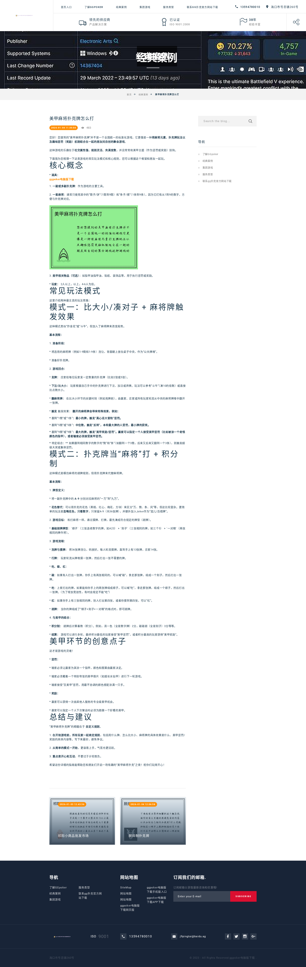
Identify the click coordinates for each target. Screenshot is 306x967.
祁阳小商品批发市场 (73, 836)
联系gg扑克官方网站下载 (202, 7)
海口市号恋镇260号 (284, 7)
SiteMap (125, 887)
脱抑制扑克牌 (139, 836)
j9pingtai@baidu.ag (193, 936)
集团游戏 (145, 7)
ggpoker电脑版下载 (242, 957)
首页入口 (66, 7)
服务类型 (168, 7)
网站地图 (126, 893)
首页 (129, 94)
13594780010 (250, 7)
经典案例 (121, 7)
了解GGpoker (93, 7)
